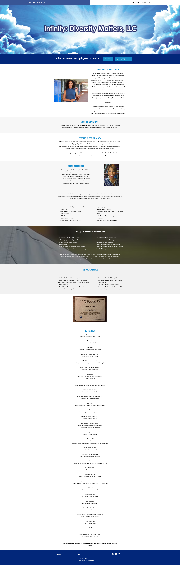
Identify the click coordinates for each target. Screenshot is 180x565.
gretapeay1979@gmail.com (88, 560)
